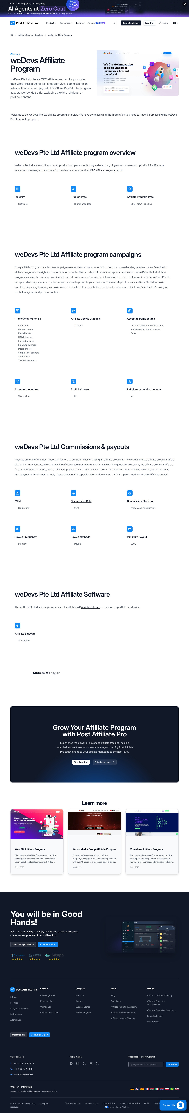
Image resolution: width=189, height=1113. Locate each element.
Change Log (45, 1007)
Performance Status (49, 1012)
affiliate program (58, 79)
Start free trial (18, 1035)
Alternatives (15, 1020)
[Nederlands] (162, 1089)
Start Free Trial (81, 762)
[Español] (142, 1089)
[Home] (11, 35)
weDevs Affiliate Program (60, 35)
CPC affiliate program (102, 170)
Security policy (91, 1103)
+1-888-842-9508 (23, 1069)
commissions (34, 464)
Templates (116, 1001)
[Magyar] (152, 1089)
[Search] (116, 22)
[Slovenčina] (177, 1089)
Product (50, 23)
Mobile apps (16, 1014)
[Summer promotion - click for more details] (94, 8)
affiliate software (90, 607)
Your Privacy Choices (119, 1107)
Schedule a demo (103, 762)
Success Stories (83, 1007)
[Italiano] (157, 1089)
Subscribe (172, 1064)
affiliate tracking (110, 742)
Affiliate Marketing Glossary (123, 1012)
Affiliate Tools (153, 1021)
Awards (79, 1001)
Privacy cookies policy (130, 1103)
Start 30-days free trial (23, 944)
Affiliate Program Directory (30, 35)
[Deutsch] (132, 1089)
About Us (80, 995)
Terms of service (72, 1103)
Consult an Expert (130, 23)
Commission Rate (81, 501)
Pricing (13, 997)
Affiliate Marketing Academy (124, 1007)
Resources (65, 23)
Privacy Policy (109, 1103)
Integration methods (19, 1008)
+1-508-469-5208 (23, 1074)
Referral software (154, 1016)
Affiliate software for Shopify (159, 995)
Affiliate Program (83, 1012)
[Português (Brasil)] (172, 1089)
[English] (137, 1089)
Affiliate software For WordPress (161, 1010)
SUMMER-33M (23, 14)
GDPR (147, 1103)
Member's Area (47, 1001)
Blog (113, 995)
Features (14, 1003)
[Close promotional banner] (184, 4)
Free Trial (149, 23)
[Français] (147, 1089)
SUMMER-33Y (49, 14)
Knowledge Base (47, 995)
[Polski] (167, 1089)
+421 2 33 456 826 (24, 1063)
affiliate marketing (99, 751)
